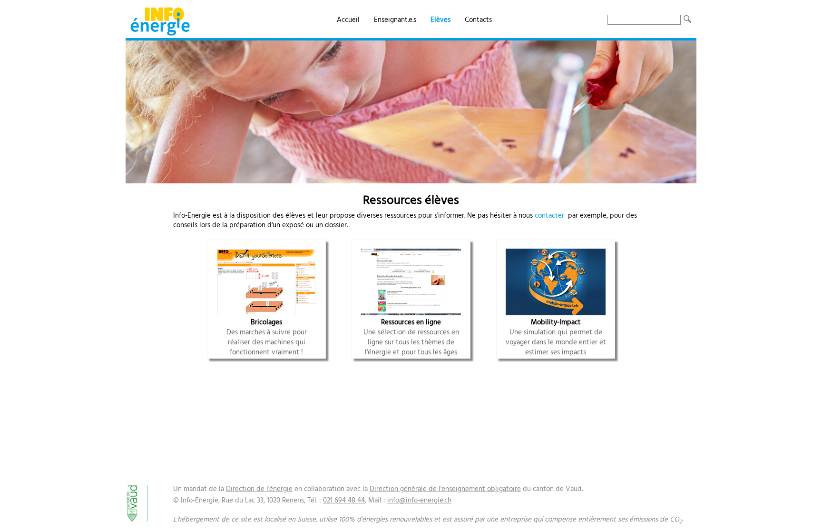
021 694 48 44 (344, 500)
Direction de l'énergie (259, 489)
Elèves (440, 20)
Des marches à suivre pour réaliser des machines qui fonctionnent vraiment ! (266, 337)
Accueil (348, 20)
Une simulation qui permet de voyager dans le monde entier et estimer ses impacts (556, 337)
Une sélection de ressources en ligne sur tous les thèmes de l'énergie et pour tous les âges (411, 337)
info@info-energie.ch (419, 500)
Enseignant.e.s (395, 20)
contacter (549, 216)
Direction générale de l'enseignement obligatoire (445, 489)
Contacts (478, 20)
